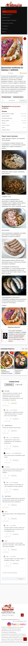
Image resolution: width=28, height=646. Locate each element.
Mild (7, 410)
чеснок (4, 123)
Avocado (15, 410)
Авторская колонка (7, 23)
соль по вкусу (6, 125)
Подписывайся (19, 624)
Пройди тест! (6, 17)
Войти (3, 31)
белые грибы (5, 120)
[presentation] (23, 348)
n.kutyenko (7, 466)
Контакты (4, 29)
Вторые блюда (6, 97)
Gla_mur (8, 453)
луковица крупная (7, 118)
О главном (5, 26)
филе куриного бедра (8, 113)
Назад (3, 8)
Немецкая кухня (18, 97)
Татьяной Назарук (19, 335)
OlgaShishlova (16, 437)
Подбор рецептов (7, 14)
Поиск (4, 11)
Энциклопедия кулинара (9, 20)
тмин (3, 127)
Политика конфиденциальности (10, 619)
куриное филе (6, 116)
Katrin (6, 511)
